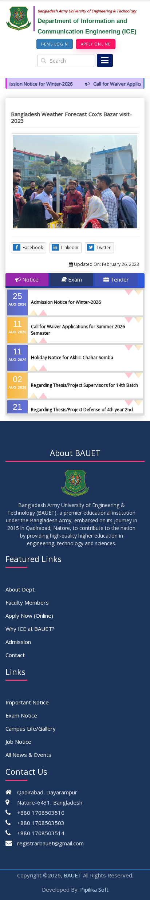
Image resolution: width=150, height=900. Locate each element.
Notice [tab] (30, 279)
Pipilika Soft (94, 889)
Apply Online (96, 44)
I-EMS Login (54, 44)
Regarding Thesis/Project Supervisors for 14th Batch (84, 385)
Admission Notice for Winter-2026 (66, 302)
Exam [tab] (74, 279)
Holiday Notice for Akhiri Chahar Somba (72, 357)
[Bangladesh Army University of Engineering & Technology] (21, 18)
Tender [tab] (119, 279)
